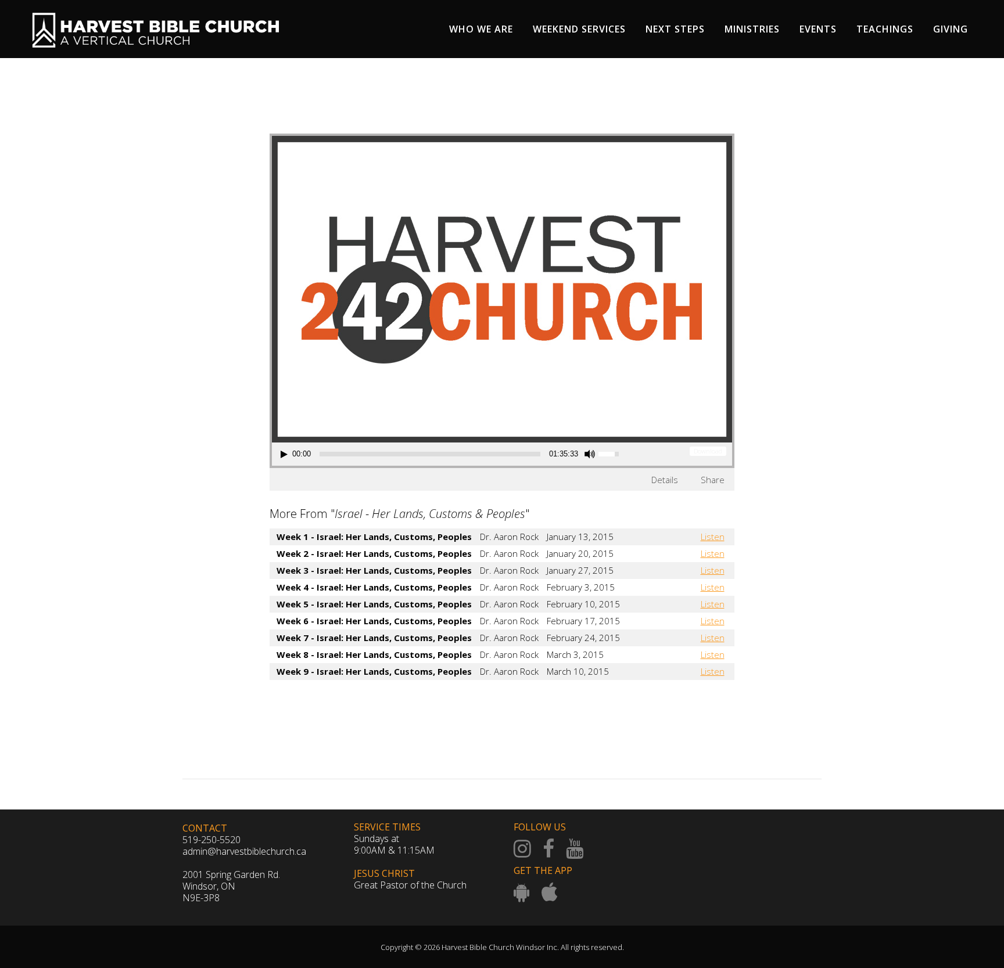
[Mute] (590, 454)
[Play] (284, 454)
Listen (713, 536)
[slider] (430, 454)
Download (708, 451)
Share (713, 479)
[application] (451, 454)
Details (664, 479)
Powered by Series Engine (691, 703)
